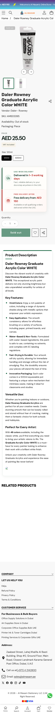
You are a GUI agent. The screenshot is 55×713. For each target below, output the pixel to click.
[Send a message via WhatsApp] (49, 695)
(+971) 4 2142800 (26, 670)
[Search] (10, 12)
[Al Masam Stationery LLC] (27, 12)
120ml (6, 157)
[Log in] (44, 12)
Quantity (6, 217)
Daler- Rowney (19, 110)
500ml (18, 157)
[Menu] (3, 12)
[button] (51, 12)
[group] (8, 83)
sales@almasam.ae (25, 676)
